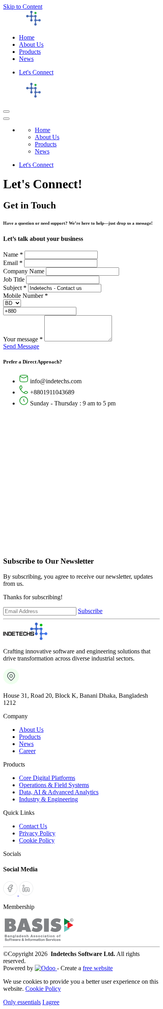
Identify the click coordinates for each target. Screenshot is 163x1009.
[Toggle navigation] (6, 111)
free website (98, 968)
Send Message (21, 346)
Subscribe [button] (90, 611)
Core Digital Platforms (47, 777)
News (26, 743)
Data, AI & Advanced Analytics (59, 792)
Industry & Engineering (48, 799)
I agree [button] (50, 1002)
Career (27, 751)
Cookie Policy (37, 840)
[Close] (6, 118)
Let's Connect (36, 72)
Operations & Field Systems (54, 785)
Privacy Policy (37, 833)
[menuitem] (26, 37)
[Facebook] (11, 893)
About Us (31, 729)
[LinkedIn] (26, 893)
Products (30, 736)
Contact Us (33, 826)
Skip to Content (22, 6)
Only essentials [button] (22, 1002)
